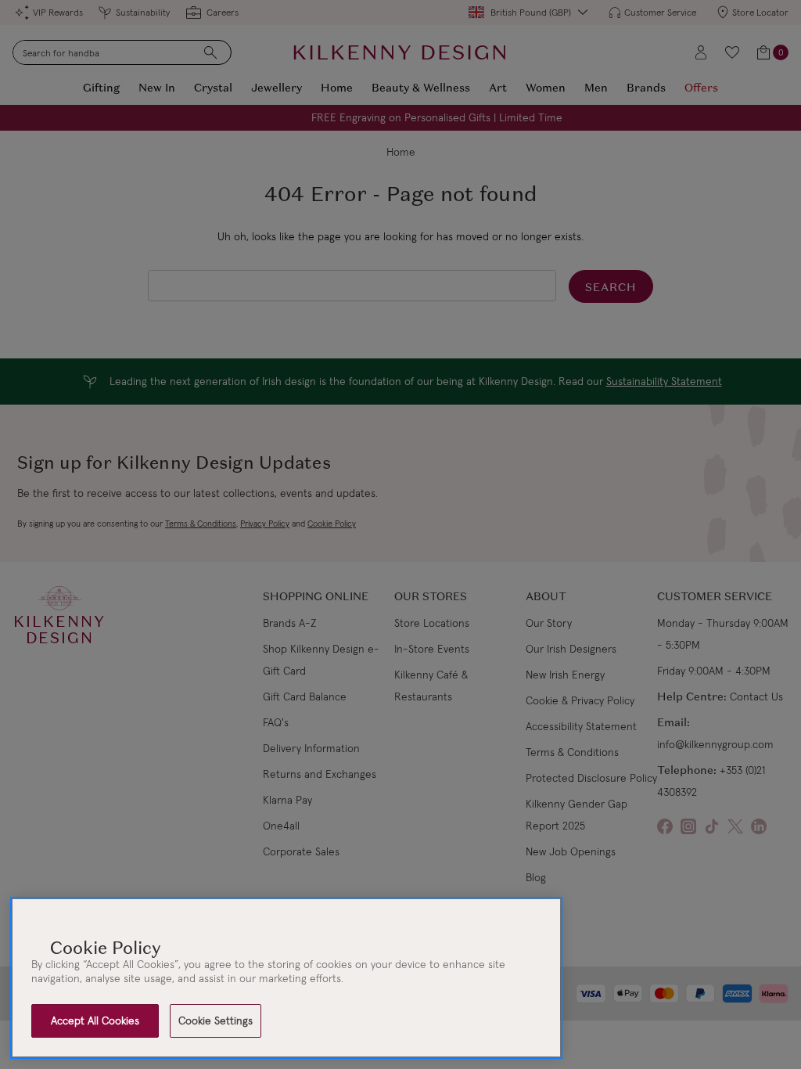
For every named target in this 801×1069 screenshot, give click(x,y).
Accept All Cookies (95, 1020)
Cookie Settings (215, 1020)
